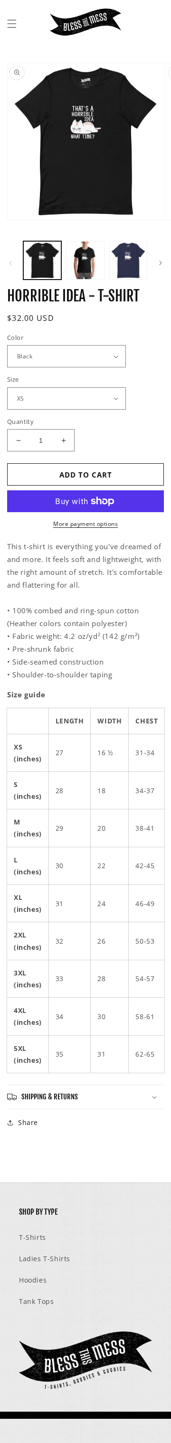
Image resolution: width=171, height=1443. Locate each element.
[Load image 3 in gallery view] (128, 260)
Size (13, 379)
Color (15, 337)
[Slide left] (10, 263)
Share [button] (28, 1122)
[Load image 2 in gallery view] (85, 260)
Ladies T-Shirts (44, 1258)
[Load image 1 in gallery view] (42, 260)
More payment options (85, 524)
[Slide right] (160, 263)
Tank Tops (36, 1301)
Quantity (20, 421)
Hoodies (33, 1279)
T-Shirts (32, 1237)
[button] (11, 23)
